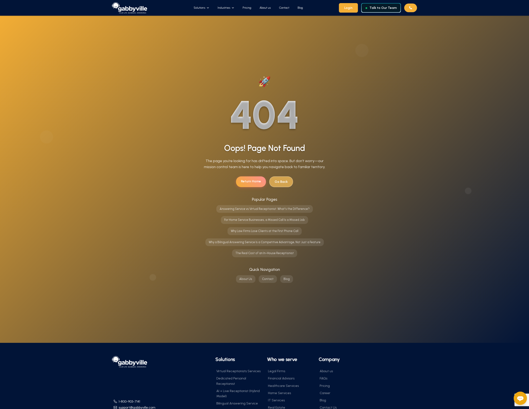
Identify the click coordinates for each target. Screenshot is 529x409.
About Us (245, 279)
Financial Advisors (281, 378)
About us (265, 8)
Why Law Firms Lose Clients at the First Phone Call (264, 231)
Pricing (247, 8)
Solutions (199, 8)
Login (348, 8)
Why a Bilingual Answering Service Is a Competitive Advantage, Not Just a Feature (264, 242)
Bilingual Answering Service (237, 403)
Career (325, 393)
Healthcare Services (283, 386)
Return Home (251, 181)
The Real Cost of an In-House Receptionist (264, 253)
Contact (284, 8)
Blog (300, 8)
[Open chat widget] (520, 398)
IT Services (276, 400)
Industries (224, 8)
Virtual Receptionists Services (238, 371)
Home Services (279, 393)
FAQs (323, 378)
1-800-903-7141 (129, 401)
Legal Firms (276, 371)
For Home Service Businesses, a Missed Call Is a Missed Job (264, 220)
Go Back (281, 182)
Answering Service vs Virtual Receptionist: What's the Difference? (265, 209)
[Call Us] (410, 8)
